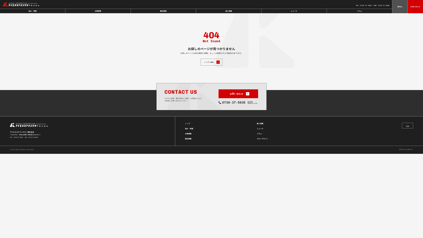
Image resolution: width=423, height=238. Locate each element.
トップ (187, 123)
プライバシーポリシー (406, 149)
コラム (359, 11)
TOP (407, 126)
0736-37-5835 (366, 5)
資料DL (400, 7)
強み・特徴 (33, 11)
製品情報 (163, 11)
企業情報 (98, 11)
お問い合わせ (415, 7)
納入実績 (228, 11)
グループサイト (262, 138)
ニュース (294, 11)
